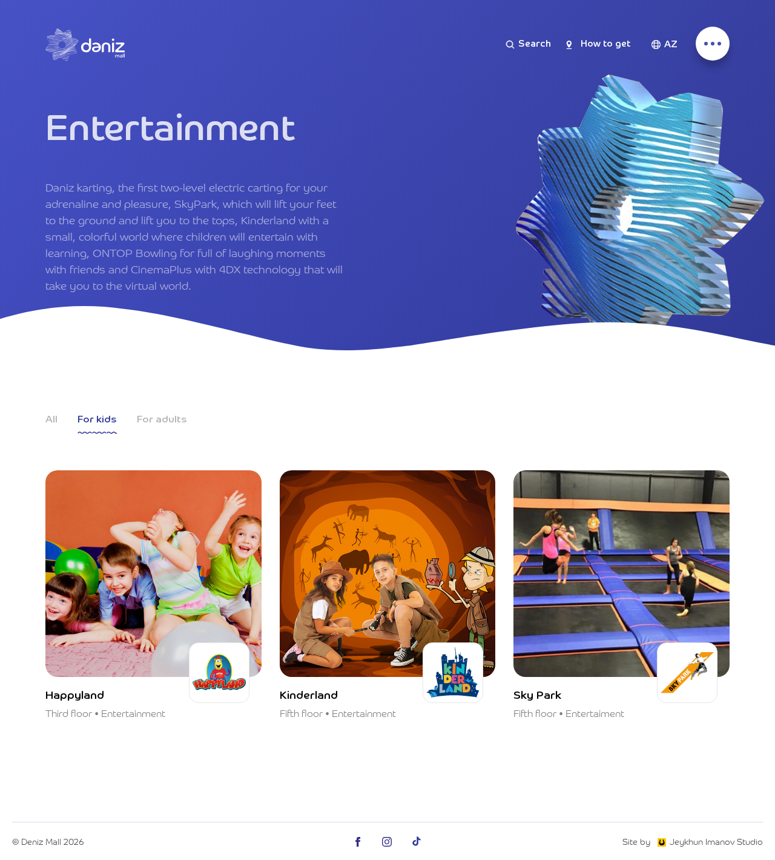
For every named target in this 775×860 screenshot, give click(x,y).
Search (534, 44)
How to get (605, 44)
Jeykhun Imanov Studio (716, 841)
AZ (671, 45)
